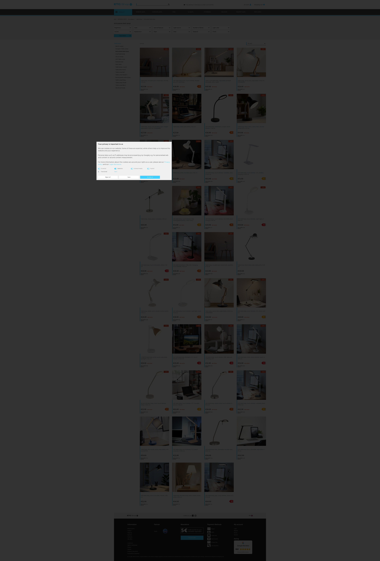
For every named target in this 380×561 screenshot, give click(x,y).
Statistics (120, 169)
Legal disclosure (115, 164)
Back (115, 172)
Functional (104, 172)
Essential (103, 169)
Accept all (150, 177)
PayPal (152, 169)
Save (129, 177)
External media (138, 169)
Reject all (107, 177)
